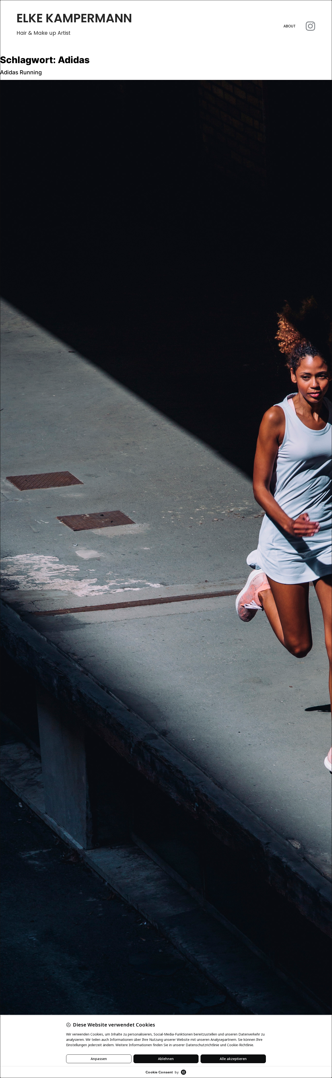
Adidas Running (21, 72)
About (289, 26)
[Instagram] (310, 26)
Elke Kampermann (74, 18)
